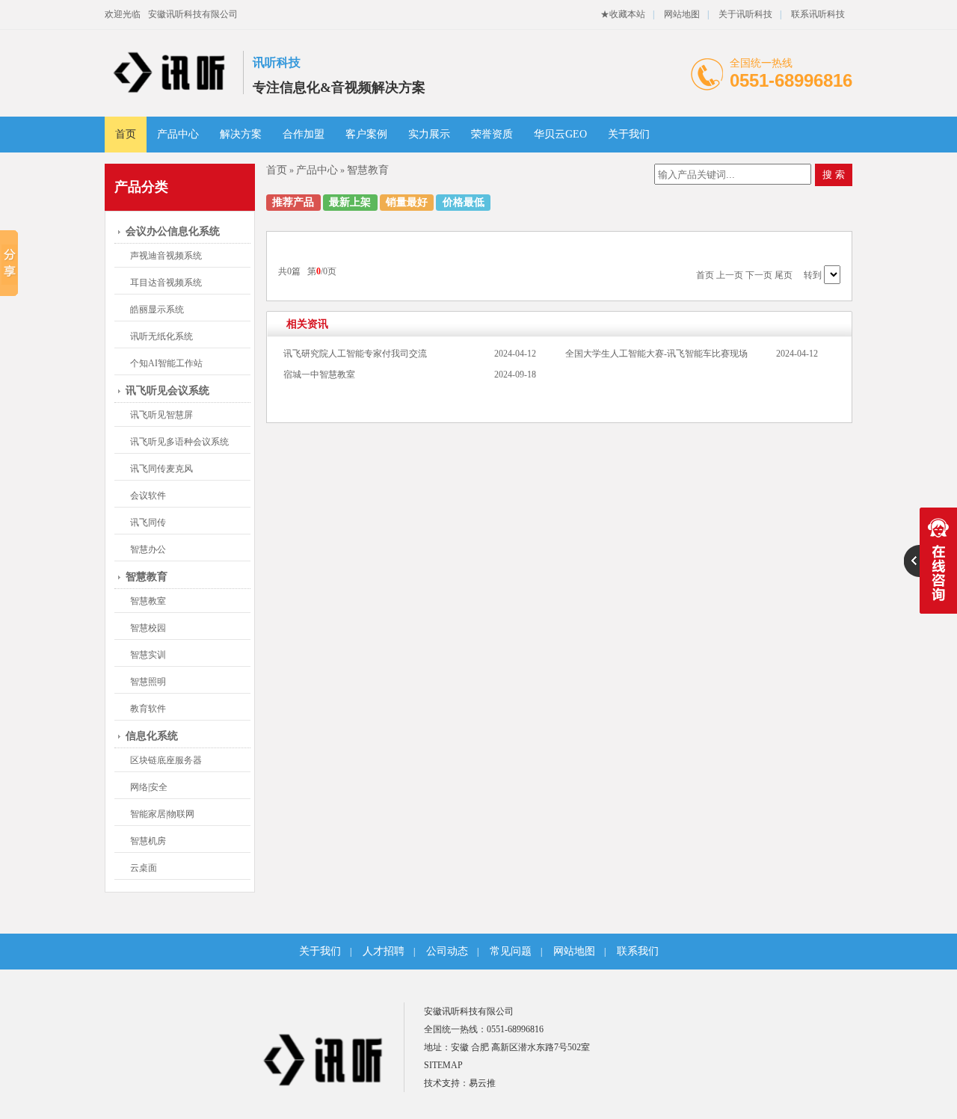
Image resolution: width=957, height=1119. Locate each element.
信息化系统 (152, 736)
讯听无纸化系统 (161, 336)
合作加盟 (303, 134)
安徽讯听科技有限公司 (193, 14)
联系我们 (638, 951)
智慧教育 (146, 576)
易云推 (482, 1083)
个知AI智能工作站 (166, 363)
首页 (125, 134)
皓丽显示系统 (157, 309)
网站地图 (682, 14)
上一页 (729, 275)
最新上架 (350, 202)
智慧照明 (148, 681)
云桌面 (143, 868)
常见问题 (511, 951)
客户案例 (366, 134)
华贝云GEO (560, 134)
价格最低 (463, 202)
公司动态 (447, 951)
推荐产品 (293, 202)
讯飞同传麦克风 (161, 468)
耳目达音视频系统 (166, 282)
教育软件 (148, 708)
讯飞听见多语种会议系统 (179, 442)
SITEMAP (443, 1065)
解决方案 (241, 134)
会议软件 (148, 495)
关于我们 (629, 134)
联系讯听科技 (818, 14)
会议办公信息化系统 (173, 231)
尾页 (784, 275)
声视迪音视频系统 (166, 255)
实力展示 (429, 134)
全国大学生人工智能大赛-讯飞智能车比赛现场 (656, 353)
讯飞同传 (148, 522)
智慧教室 (148, 601)
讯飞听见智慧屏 (161, 415)
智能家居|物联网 (162, 814)
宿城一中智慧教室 (319, 374)
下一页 (758, 275)
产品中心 (178, 134)
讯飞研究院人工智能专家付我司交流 (355, 353)
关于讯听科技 (745, 14)
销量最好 (407, 202)
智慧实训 (148, 655)
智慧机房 (148, 841)
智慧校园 (148, 628)
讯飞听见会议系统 (167, 390)
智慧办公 (148, 549)
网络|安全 (148, 787)
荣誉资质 (492, 134)
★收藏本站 (622, 14)
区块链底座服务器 (166, 760)
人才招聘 (383, 951)
